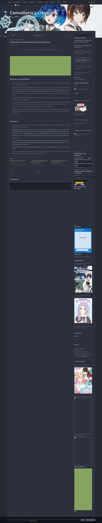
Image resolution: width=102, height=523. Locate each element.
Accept (82, 519)
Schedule (40, 2)
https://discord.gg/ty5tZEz (80, 79)
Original (25, 2)
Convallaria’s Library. (46, 106)
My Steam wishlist (78, 151)
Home (9, 2)
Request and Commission (17, 39)
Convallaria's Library (31, 12)
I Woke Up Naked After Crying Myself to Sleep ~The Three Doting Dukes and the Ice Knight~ (83, 354)
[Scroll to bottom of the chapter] (70, 35)
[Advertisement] (40, 66)
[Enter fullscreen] (42, 35)
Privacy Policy (33, 520)
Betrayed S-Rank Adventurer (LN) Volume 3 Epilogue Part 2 (59, 161)
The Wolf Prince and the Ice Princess (82, 396)
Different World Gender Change (81, 365)
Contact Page (54, 83)
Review (46, 2)
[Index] (38, 172)
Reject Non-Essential (90, 519)
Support (32, 2)
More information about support (81, 120)
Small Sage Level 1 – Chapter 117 (18, 160)
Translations (16, 2)
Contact (59, 2)
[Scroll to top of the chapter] (70, 172)
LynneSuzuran (14, 44)
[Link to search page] (89, 2)
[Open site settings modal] (94, 2)
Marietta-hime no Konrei (79, 366)
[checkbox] (91, 2)
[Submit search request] (91, 35)
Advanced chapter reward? (80, 123)
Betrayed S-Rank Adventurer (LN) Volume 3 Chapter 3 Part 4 (39, 161)
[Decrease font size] (11, 35)
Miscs (64, 2)
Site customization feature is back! (82, 50)
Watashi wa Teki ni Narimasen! (81, 351)
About (52, 2)
